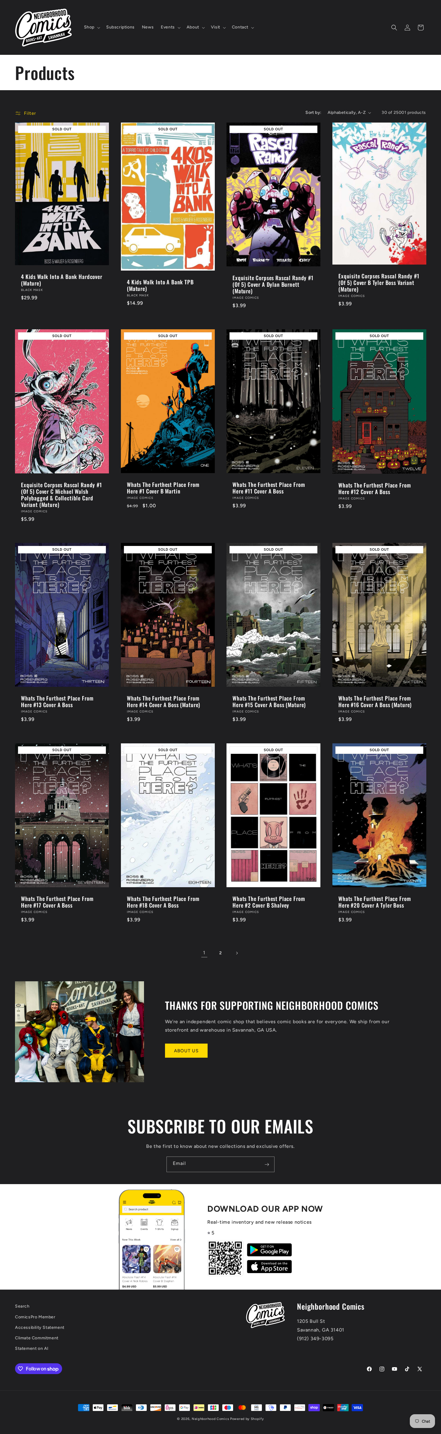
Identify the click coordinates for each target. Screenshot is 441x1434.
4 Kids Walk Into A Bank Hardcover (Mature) (61, 279)
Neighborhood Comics (210, 1419)
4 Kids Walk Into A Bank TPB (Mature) (160, 285)
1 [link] (204, 953)
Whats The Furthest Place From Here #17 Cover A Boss (57, 901)
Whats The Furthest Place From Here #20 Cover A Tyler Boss (374, 901)
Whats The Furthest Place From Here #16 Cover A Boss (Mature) (375, 701)
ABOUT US (186, 1050)
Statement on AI (32, 1348)
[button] (91, 27)
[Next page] (236, 953)
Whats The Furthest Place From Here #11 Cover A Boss (268, 487)
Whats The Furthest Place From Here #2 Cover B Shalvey (268, 901)
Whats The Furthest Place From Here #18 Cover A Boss (163, 901)
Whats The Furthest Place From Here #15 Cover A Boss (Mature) (269, 701)
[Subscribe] (266, 1164)
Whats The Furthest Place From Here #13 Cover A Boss (57, 701)
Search (22, 1306)
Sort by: (313, 112)
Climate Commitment (36, 1338)
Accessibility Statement (39, 1327)
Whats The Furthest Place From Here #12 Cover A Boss (374, 488)
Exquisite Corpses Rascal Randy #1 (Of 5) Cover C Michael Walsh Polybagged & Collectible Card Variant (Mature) (61, 494)
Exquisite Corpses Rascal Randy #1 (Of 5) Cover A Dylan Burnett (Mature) (273, 284)
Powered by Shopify (247, 1419)
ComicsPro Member (35, 1317)
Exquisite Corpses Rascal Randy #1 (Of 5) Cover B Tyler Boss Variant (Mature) (378, 282)
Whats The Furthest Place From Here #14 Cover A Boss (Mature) (163, 701)
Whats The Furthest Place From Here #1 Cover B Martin (163, 487)
